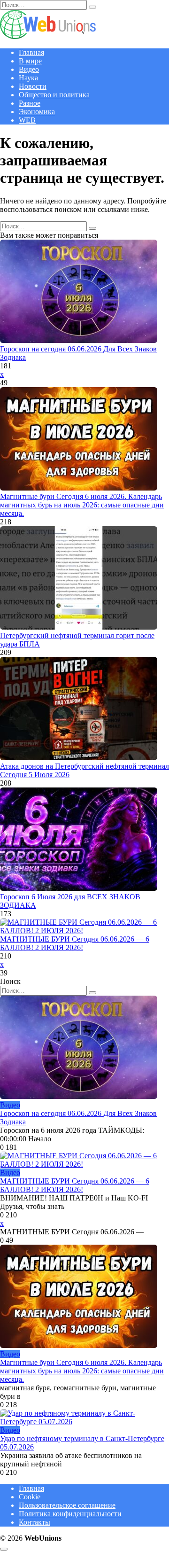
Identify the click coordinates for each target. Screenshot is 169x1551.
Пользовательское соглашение (67, 1505)
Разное (29, 103)
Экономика (37, 112)
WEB (27, 120)
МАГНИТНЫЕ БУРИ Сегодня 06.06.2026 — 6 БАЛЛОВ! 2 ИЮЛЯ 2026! (74, 943)
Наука (28, 78)
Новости (32, 86)
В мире (30, 61)
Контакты (34, 1522)
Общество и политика (54, 95)
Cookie (29, 1497)
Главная (31, 52)
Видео (29, 69)
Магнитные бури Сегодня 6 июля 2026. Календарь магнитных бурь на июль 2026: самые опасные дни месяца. (82, 504)
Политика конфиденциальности (70, 1514)
